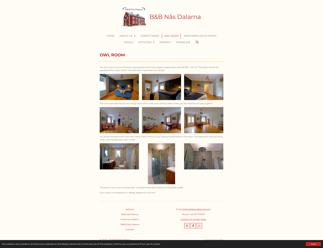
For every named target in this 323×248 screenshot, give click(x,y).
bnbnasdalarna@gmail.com (196, 209)
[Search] (197, 42)
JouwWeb (219, 240)
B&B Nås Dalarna (175, 16)
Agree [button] (313, 244)
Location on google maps (193, 219)
